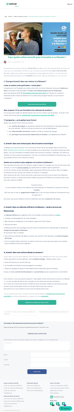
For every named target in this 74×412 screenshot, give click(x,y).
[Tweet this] (67, 62)
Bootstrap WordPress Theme (14, 410)
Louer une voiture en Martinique (14, 401)
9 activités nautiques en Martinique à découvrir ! (53, 312)
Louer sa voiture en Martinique (13, 388)
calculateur (44, 296)
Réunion (10, 16)
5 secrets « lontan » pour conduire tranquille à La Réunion (20, 313)
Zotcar (58, 215)
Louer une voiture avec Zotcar (59, 388)
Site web (6, 365)
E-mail (6, 360)
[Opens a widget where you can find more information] (65, 408)
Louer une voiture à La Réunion (13, 398)
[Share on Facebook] (69, 62)
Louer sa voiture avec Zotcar (59, 385)
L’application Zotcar (56, 390)
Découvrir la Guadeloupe (35, 390)
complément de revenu (52, 199)
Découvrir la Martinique (34, 388)
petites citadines (23, 168)
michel (22, 62)
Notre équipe (54, 393)
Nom (6, 355)
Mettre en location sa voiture (20, 16)
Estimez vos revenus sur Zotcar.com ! (37, 302)
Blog (6, 16)
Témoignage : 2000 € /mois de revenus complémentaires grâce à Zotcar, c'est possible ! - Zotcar (28, 327)
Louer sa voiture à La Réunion (13, 385)
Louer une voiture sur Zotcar (37, 104)
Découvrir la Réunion (33, 385)
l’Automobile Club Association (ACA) (34, 93)
